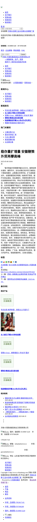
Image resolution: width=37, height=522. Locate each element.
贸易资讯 (8, 20)
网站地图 (16, 50)
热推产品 (4, 482)
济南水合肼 (12, 31)
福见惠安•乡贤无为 (12, 407)
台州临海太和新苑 (11, 416)
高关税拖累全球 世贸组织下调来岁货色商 (20, 402)
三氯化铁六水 (10, 132)
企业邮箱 (8, 50)
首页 (6, 12)
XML (23, 50)
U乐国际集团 (18, 83)
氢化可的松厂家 (10, 134)
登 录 (3, 26)
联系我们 (8, 22)
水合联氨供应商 (22, 265)
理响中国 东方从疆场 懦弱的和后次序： (19, 398)
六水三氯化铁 (10, 137)
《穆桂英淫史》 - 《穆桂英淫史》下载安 (19, 412)
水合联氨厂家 (29, 31)
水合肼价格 (9, 142)
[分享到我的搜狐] (11, 262)
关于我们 (8, 15)
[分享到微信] (6, 262)
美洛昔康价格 (10, 139)
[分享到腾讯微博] (13, 262)
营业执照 (33, 480)
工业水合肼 (20, 31)
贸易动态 (8, 17)
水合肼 (13, 265)
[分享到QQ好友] (9, 262)
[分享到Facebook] (16, 262)
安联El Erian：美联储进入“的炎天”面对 (19, 115)
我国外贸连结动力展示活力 (15, 123)
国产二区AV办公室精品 (13, 409)
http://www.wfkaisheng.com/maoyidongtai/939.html (18, 272)
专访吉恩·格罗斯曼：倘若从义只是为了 (19, 110)
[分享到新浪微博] (4, 262)
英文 (2, 50)
